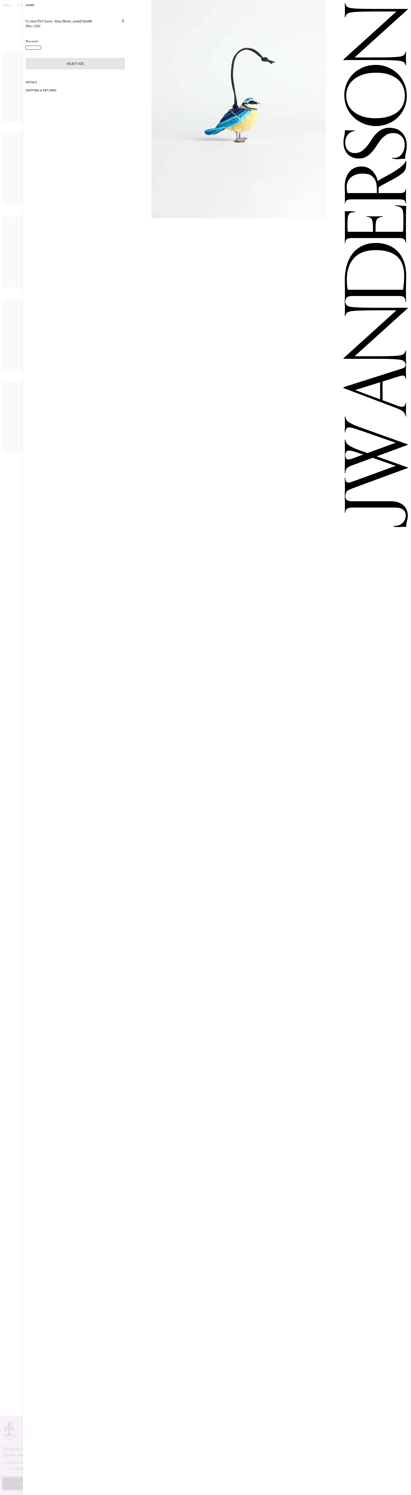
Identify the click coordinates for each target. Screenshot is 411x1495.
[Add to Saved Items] (123, 21)
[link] (33, 47)
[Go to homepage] (370, 747)
